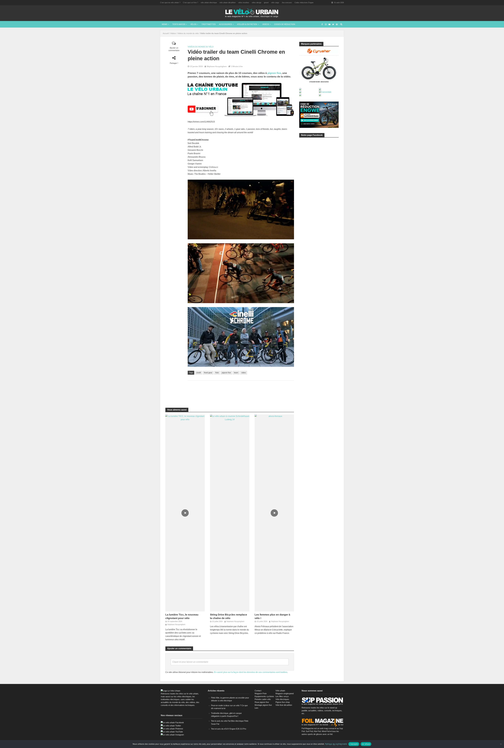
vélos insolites (243, 3)
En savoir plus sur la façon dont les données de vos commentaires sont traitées (250, 672)
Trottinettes (208, 24)
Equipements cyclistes (264, 696)
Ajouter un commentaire (174, 49)
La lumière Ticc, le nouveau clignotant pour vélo (181, 616)
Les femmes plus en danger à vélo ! (272, 616)
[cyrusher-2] (319, 65)
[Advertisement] (241, 391)
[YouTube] (172, 731)
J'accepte (354, 744)
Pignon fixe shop (282, 702)
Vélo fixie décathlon (283, 705)
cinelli (198, 373)
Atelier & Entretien (247, 24)
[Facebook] (172, 722)
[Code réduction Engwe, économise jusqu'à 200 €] (319, 114)
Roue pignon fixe (262, 702)
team (236, 373)
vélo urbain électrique (209, 3)
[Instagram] (172, 734)
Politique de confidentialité (336, 744)
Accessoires (225, 24)
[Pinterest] (172, 728)
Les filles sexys (282, 696)
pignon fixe (274, 73)
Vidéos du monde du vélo (188, 33)
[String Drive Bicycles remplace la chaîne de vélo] (229, 513)
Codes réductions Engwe (304, 3)
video (243, 373)
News (164, 24)
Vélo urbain (280, 690)
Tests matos (178, 24)
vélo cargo (275, 3)
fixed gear (208, 373)
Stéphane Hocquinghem (217, 66)
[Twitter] (171, 725)
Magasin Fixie (261, 693)
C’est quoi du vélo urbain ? (170, 3)
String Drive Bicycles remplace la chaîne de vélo (228, 616)
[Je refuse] (500, 744)
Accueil (166, 33)
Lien (256, 708)
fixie (217, 373)
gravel (266, 3)
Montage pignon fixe (263, 705)
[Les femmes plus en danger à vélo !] (274, 513)
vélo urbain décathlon (227, 3)
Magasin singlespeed (284, 693)
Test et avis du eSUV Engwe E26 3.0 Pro (228, 729)
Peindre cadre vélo (263, 699)
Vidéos (265, 24)
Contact (258, 690)
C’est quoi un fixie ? (190, 3)
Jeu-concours (287, 3)
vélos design (256, 3)
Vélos (193, 24)
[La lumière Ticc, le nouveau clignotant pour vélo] (185, 513)
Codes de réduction (284, 24)
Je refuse (366, 744)
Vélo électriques (282, 699)
